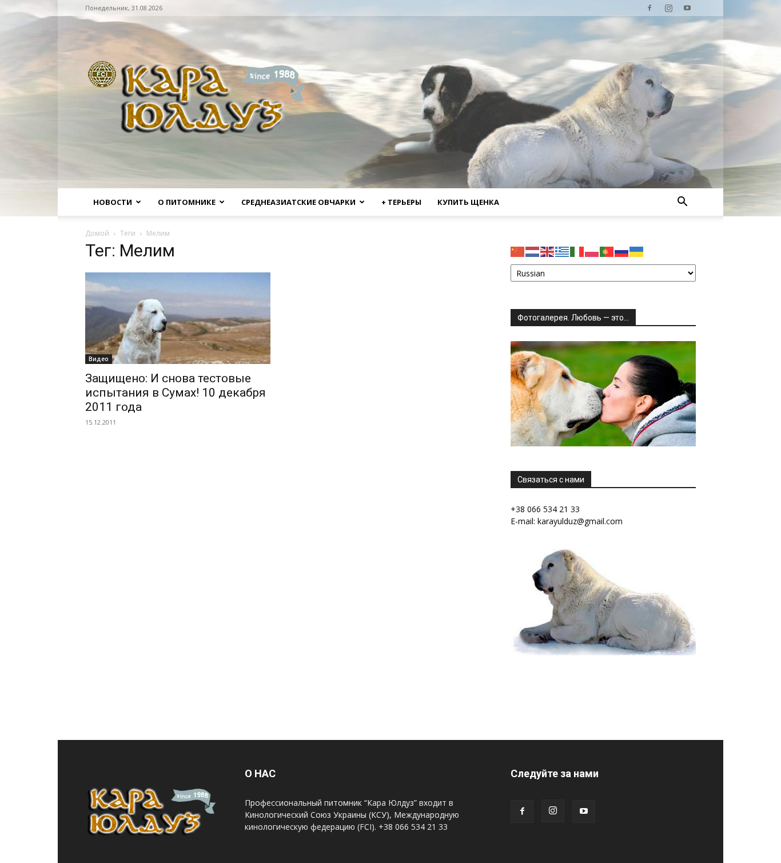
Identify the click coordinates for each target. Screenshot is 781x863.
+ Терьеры (401, 202)
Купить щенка (468, 202)
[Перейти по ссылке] (649, 8)
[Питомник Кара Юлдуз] (200, 102)
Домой (97, 233)
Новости (112, 202)
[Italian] (577, 251)
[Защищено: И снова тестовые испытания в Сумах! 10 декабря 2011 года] (177, 318)
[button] (682, 202)
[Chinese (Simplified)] (518, 251)
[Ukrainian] (636, 251)
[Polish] (592, 251)
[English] (547, 251)
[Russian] (622, 251)
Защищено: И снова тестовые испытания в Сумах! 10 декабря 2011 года (175, 392)
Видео (99, 359)
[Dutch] (532, 251)
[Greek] (562, 251)
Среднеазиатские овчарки (298, 202)
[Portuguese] (607, 251)
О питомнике (187, 202)
